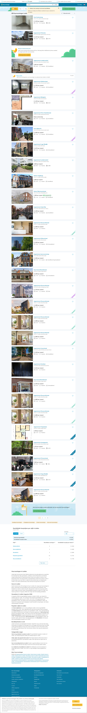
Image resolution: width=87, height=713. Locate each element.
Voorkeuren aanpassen (76, 708)
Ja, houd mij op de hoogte (39, 511)
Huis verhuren (59, 675)
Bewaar (70, 8)
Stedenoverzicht (37, 683)
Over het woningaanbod (38, 672)
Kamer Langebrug (38, 175)
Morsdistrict (15, 552)
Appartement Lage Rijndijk (40, 144)
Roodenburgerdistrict (18, 555)
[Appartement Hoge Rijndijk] (22, 479)
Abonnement (14, 672)
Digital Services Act (15, 694)
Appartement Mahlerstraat (41, 81)
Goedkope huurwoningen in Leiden (23, 657)
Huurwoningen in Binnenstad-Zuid (31, 661)
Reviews (35, 677)
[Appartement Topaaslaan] (22, 432)
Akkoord (76, 701)
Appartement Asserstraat (40, 348)
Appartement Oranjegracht (41, 442)
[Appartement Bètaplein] (22, 102)
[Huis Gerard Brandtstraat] (22, 275)
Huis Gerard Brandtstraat (40, 270)
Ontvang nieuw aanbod (24, 55)
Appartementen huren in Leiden (23, 654)
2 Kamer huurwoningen (40, 522)
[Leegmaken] (52, 4)
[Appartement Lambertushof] (22, 66)
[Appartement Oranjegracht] (22, 448)
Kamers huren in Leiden (20, 655)
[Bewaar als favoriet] (72, 17)
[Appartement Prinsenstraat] (22, 463)
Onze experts (59, 683)
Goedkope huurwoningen (17, 522)
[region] (43, 705)
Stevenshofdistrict (17, 558)
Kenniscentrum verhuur (61, 681)
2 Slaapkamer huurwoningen (29, 522)
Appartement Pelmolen (40, 33)
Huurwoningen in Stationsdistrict (34, 660)
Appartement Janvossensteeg (41, 254)
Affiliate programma (15, 687)
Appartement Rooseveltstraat (41, 222)
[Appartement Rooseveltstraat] (22, 228)
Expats (35, 685)
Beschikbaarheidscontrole (39, 675)
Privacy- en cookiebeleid (16, 677)
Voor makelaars (60, 679)
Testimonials (59, 677)
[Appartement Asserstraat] (22, 354)
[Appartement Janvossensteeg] (22, 259)
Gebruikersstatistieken (16, 696)
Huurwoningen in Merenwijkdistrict (19, 660)
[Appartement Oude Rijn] (22, 212)
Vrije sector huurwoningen (52, 522)
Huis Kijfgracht (37, 128)
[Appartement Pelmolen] (22, 38)
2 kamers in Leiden (19, 658)
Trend (21, 533)
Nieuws (35, 681)
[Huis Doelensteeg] (22, 22)
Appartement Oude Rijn (40, 207)
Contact (13, 690)
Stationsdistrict (16, 546)
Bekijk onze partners (43, 704)
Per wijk (16, 533)
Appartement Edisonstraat (40, 238)
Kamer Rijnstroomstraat (40, 191)
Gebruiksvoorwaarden (16, 675)
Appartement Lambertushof (41, 60)
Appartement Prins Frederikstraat (42, 113)
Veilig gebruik (14, 681)
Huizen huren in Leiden (36, 654)
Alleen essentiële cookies (77, 704)
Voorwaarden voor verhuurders (63, 672)
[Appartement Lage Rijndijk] (22, 149)
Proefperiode (36, 687)
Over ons (13, 683)
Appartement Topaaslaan (40, 427)
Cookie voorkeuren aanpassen (17, 679)
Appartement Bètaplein (40, 97)
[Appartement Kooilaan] (22, 369)
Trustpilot (72, 75)
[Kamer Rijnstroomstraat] (22, 197)
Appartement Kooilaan (40, 364)
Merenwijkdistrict (17, 549)
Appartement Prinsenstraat (41, 458)
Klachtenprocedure (15, 692)
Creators (13, 685)
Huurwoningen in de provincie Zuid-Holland (33, 658)
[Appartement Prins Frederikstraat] (22, 118)
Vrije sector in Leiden (36, 657)
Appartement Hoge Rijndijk (41, 474)
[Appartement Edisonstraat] (22, 244)
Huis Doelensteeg (38, 17)
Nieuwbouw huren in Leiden (32, 655)
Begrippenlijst (36, 679)
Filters (15, 8)
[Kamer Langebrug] (22, 181)
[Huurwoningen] (5, 5)
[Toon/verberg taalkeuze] (84, 4)
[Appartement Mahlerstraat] (22, 87)
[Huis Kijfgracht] (22, 134)
